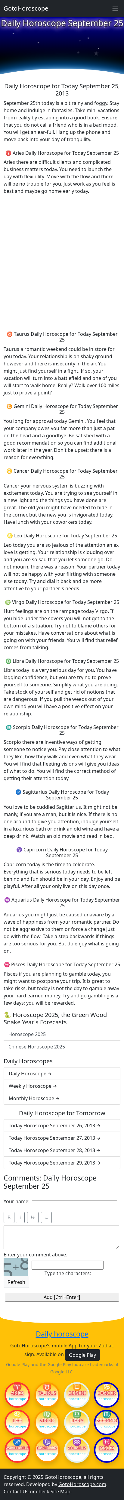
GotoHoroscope (26, 8)
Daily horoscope (62, 1334)
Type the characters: (68, 1273)
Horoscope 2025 (27, 1034)
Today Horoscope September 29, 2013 (52, 1162)
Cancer (107, 1393)
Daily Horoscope (27, 1073)
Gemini (77, 1393)
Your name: (16, 1201)
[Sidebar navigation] (115, 8)
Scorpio (106, 1420)
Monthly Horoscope (31, 1098)
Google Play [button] (82, 1355)
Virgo (47, 1420)
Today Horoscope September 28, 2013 (52, 1150)
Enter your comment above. (35, 1254)
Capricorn (47, 1448)
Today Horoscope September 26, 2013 (52, 1125)
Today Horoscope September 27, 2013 (52, 1138)
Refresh (16, 1282)
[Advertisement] (62, 261)
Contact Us (16, 1491)
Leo (17, 1420)
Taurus (47, 1393)
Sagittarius (17, 1448)
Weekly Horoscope (30, 1086)
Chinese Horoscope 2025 (36, 1046)
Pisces (107, 1448)
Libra (76, 1420)
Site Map (60, 1491)
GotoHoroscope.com (82, 1484)
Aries (17, 1393)
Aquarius (77, 1448)
